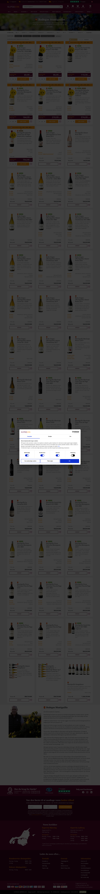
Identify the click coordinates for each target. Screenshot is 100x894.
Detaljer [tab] (50, 436)
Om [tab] (70, 436)
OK (69, 461)
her (59, 446)
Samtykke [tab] (29, 436)
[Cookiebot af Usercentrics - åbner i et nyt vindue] (73, 432)
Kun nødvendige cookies (30, 461)
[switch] (42, 455)
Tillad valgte (50, 461)
